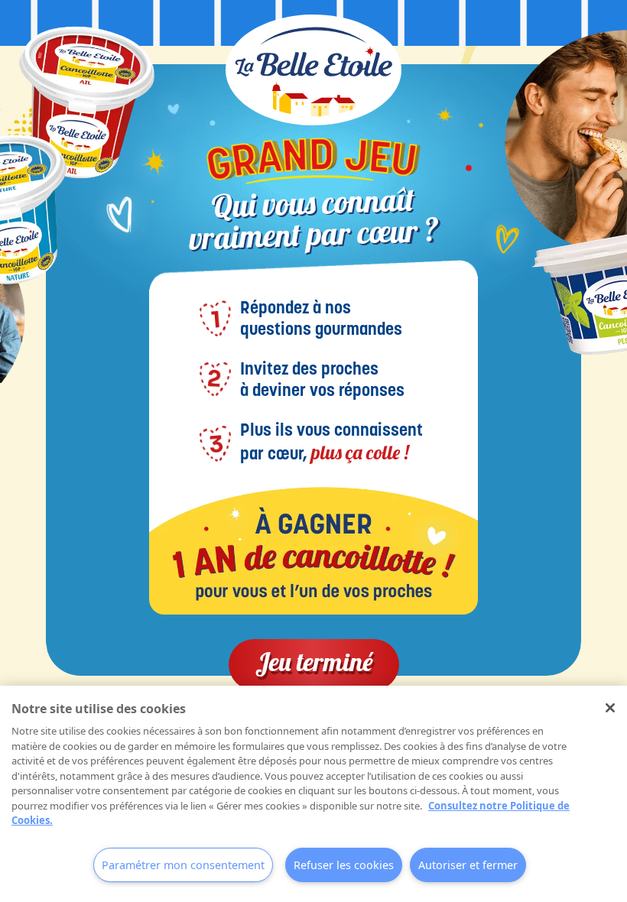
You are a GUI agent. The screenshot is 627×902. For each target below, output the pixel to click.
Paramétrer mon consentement (183, 865)
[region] (313, 794)
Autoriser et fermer (468, 865)
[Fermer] (610, 708)
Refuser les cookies (344, 865)
